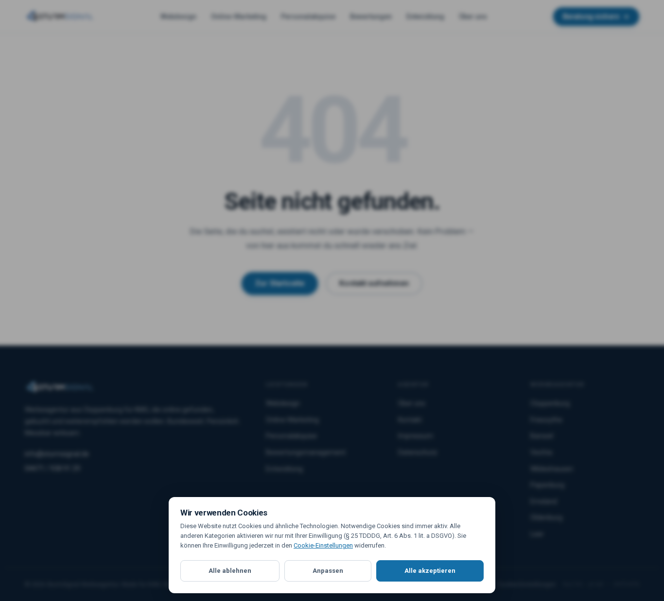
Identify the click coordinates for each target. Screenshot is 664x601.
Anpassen (328, 570)
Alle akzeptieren (429, 570)
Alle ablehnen (230, 570)
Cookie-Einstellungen (323, 545)
